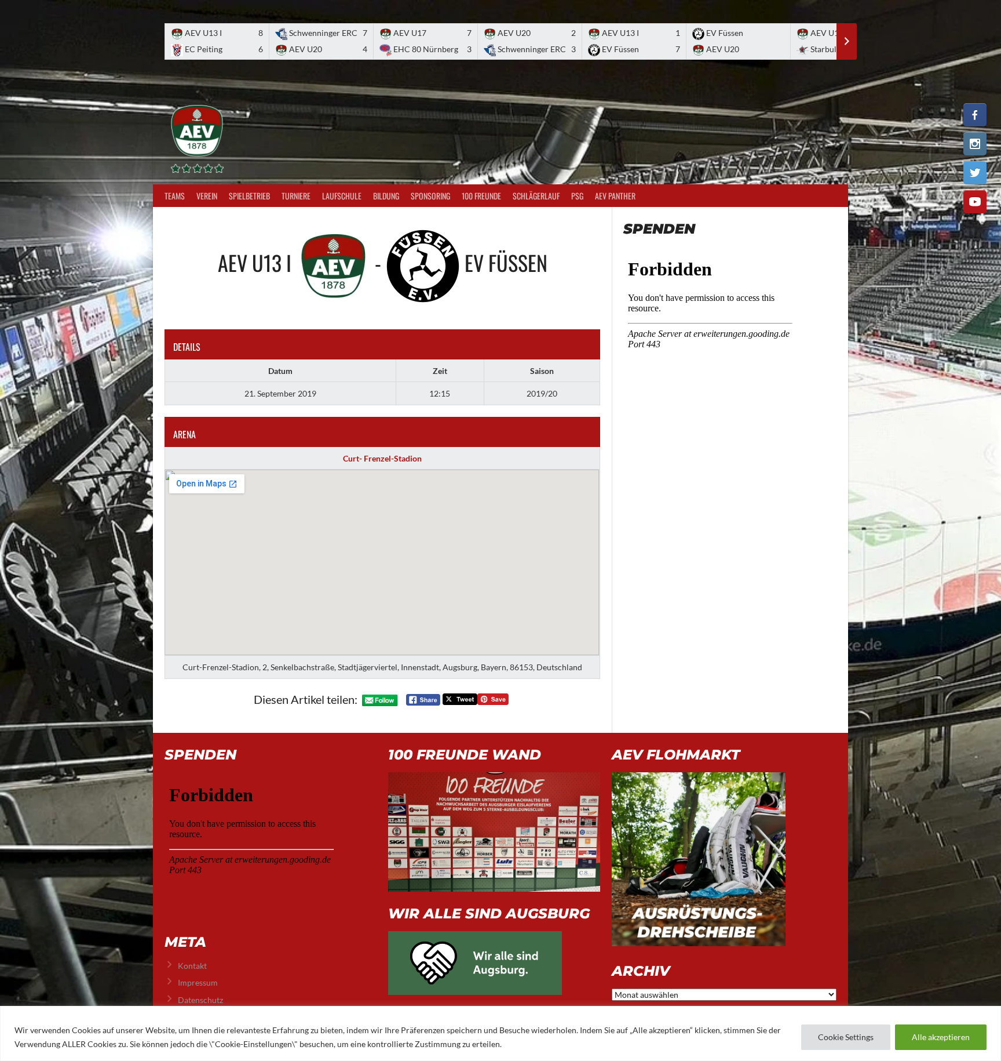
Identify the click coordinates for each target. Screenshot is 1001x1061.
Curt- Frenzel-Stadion (382, 458)
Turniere (296, 196)
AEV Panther (615, 196)
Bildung (386, 196)
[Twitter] (975, 172)
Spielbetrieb (249, 196)
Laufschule (341, 196)
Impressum (198, 982)
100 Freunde (481, 196)
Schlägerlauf (536, 196)
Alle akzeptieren (941, 1037)
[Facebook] (975, 114)
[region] (500, 1033)
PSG (577, 196)
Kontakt (192, 966)
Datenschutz (200, 1000)
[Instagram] (975, 143)
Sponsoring (430, 196)
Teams (175, 196)
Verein (206, 196)
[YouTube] (975, 201)
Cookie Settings (846, 1037)
